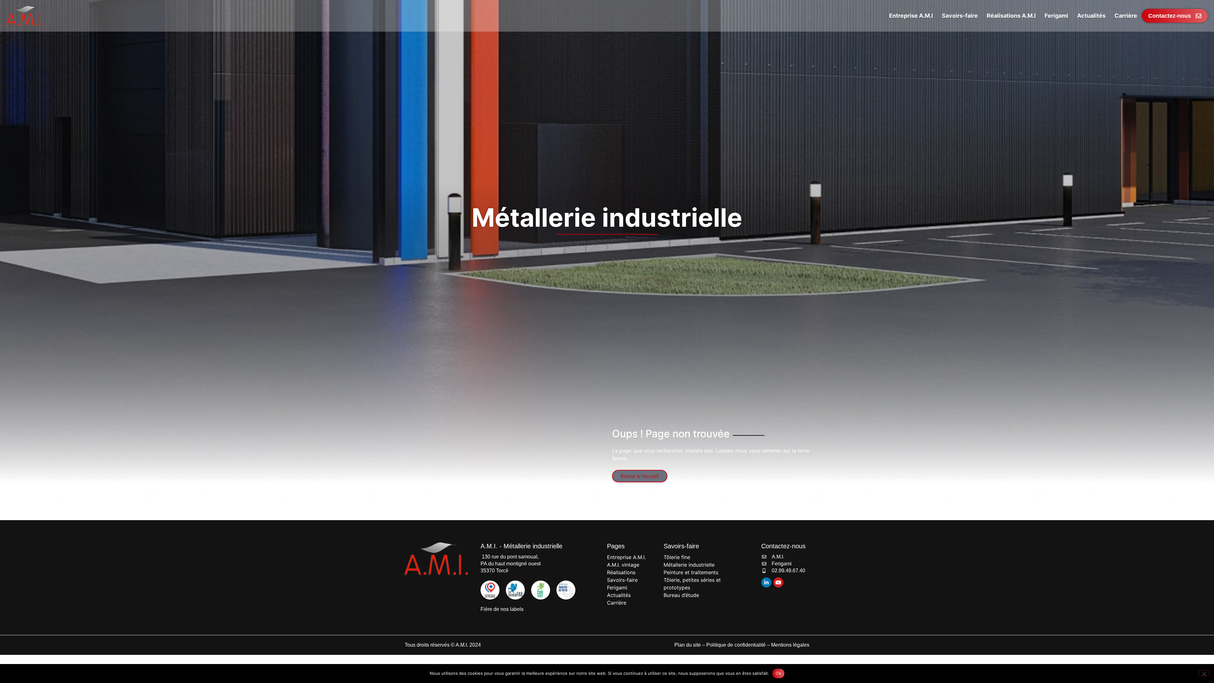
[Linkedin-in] (766, 582)
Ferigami (617, 587)
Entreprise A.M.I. (626, 557)
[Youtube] (778, 582)
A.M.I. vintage (623, 565)
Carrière (616, 603)
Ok (778, 673)
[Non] (1204, 673)
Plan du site (687, 645)
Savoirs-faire (622, 580)
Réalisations (621, 572)
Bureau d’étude (681, 595)
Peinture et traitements (691, 572)
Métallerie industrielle (689, 565)
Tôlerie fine (677, 557)
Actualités (619, 595)
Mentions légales (790, 645)
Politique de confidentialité (736, 645)
